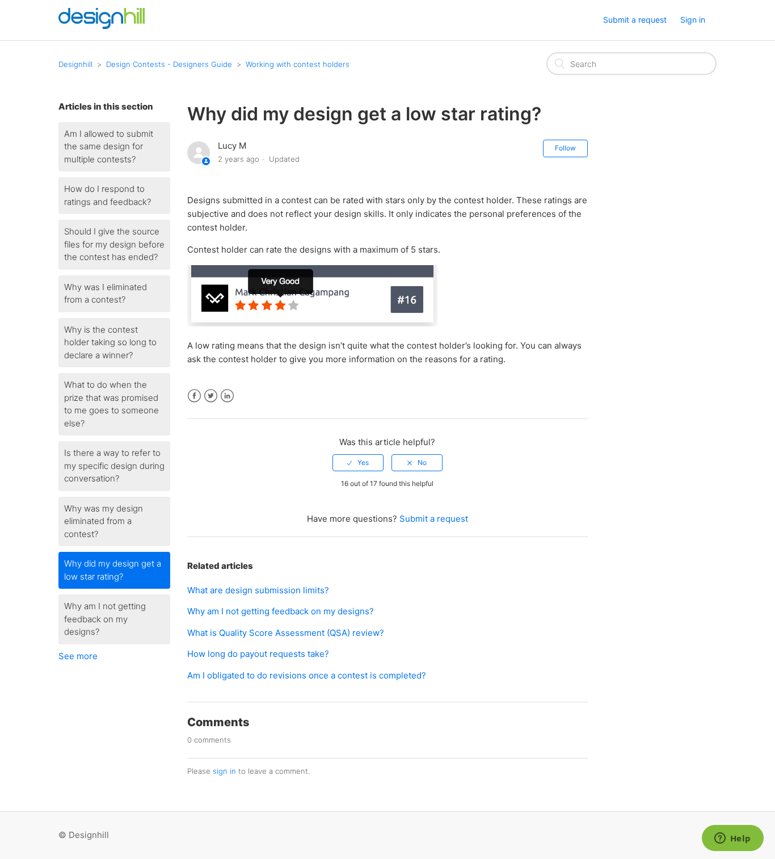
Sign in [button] (692, 19)
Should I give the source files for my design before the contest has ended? (114, 244)
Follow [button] (565, 148)
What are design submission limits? (258, 590)
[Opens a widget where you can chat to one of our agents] (732, 839)
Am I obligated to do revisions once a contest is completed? (306, 675)
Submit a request (635, 19)
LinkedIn (227, 396)
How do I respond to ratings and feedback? (107, 195)
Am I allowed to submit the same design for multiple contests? (108, 146)
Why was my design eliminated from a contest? (103, 521)
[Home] (101, 25)
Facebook (194, 396)
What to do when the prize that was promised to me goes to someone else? (111, 404)
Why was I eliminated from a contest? (105, 293)
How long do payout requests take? (258, 653)
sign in (224, 771)
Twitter (211, 396)
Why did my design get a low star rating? (112, 570)
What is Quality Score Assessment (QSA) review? (285, 632)
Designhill (75, 64)
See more (78, 656)
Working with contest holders (297, 64)
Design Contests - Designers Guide (169, 64)
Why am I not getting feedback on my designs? (105, 619)
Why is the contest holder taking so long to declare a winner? (110, 342)
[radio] (358, 462)
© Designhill (83, 834)
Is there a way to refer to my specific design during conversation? (114, 465)
